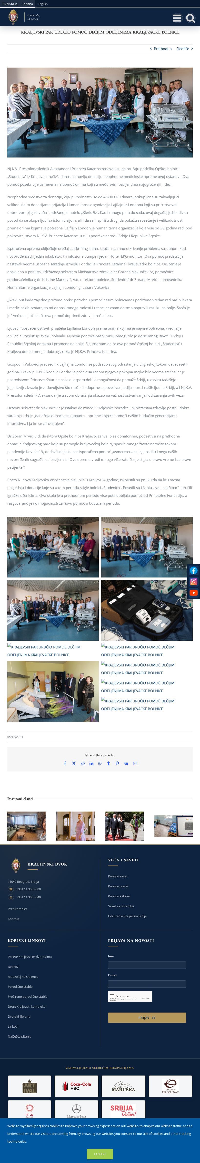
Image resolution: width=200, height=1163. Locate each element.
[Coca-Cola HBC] (76, 1086)
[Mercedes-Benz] (76, 1111)
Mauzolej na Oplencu (23, 976)
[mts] (29, 1111)
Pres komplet (17, 909)
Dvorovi (13, 966)
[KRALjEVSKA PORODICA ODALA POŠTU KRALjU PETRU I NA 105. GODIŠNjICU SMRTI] (124, 826)
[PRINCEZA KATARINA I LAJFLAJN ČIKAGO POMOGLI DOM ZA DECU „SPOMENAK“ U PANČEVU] (26, 826)
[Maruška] (123, 1086)
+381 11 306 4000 (28, 889)
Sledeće (182, 48)
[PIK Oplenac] (170, 1086)
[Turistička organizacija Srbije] (123, 1111)
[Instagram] (194, 581)
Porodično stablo (20, 986)
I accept (100, 1154)
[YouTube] (194, 593)
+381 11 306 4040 (28, 897)
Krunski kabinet (119, 896)
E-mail (112, 975)
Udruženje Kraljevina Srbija (127, 916)
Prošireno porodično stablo (28, 996)
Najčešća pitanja (19, 1036)
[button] (11, 826)
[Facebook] (194, 570)
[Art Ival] (29, 1086)
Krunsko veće (118, 886)
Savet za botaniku (121, 906)
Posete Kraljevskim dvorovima (30, 956)
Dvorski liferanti (19, 1016)
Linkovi (13, 1026)
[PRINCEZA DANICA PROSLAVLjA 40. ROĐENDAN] (75, 826)
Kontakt (14, 919)
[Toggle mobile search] (190, 18)
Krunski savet (118, 876)
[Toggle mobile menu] (178, 18)
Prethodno (163, 48)
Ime (111, 956)
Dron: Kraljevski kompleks (26, 1006)
